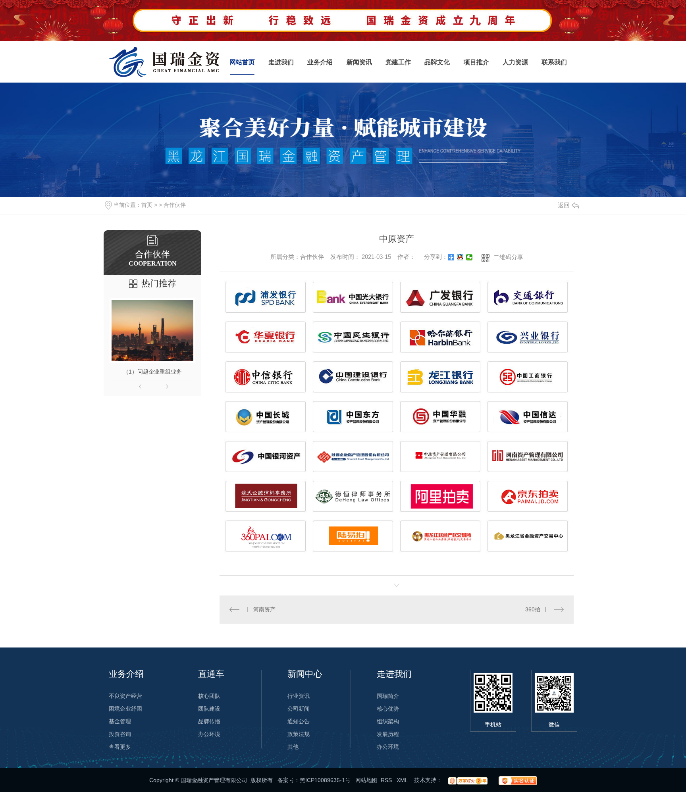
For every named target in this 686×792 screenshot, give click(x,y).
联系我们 (554, 62)
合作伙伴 (175, 205)
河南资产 (264, 609)
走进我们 (281, 62)
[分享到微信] (469, 257)
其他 (293, 747)
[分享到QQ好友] (460, 257)
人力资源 (515, 62)
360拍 (532, 609)
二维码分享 (508, 257)
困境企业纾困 (125, 708)
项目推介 (476, 62)
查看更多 (120, 747)
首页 (146, 205)
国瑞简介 (388, 696)
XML (403, 780)
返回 (564, 205)
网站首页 (242, 62)
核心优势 (388, 708)
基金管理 (120, 721)
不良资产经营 (125, 696)
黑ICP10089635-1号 (325, 780)
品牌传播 (209, 721)
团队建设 (209, 708)
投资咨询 (120, 734)
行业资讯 (298, 696)
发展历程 (388, 734)
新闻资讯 (359, 62)
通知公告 (298, 721)
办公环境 (209, 734)
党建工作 (398, 62)
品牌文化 (437, 62)
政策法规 (298, 734)
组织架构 (388, 721)
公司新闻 (298, 708)
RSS (387, 780)
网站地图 (366, 780)
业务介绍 (320, 62)
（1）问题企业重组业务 (152, 371)
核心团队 (209, 696)
